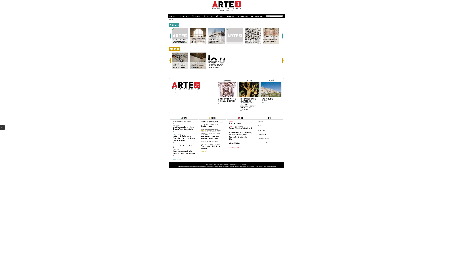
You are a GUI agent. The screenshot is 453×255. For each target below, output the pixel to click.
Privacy (222, 164)
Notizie (185, 16)
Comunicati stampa (263, 138)
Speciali (244, 16)
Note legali (216, 164)
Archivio (259, 16)
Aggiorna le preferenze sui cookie (238, 164)
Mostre (209, 16)
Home (173, 16)
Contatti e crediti (263, 143)
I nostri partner (262, 134)
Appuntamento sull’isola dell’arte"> (184, 149)
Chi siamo (260, 121)
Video (232, 16)
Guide (197, 16)
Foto (221, 16)
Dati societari (209, 164)
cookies (227, 164)
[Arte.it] (226, 4)
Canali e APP (261, 130)
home (171, 20)
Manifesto (261, 126)
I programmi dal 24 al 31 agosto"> (183, 125)
